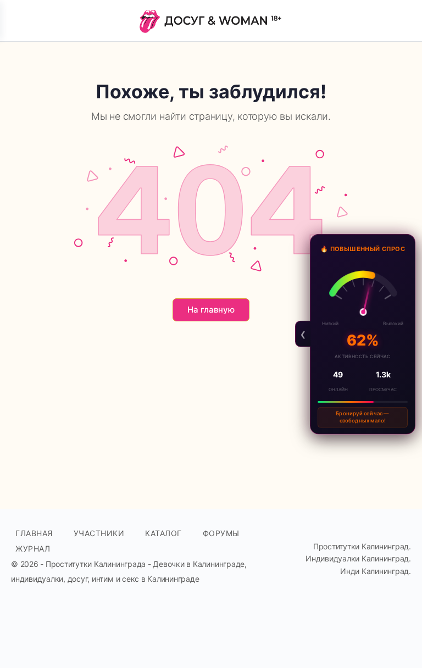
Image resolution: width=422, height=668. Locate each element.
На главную (211, 309)
